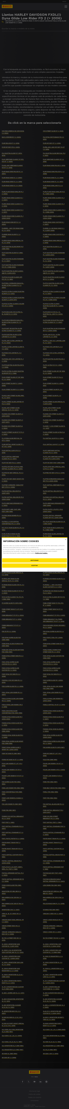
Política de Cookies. (41, 553)
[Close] (65, 539)
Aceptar (34, 565)
